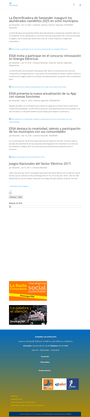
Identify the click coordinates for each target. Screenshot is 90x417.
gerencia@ (39, 359)
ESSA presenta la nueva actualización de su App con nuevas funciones (42, 95)
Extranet (14, 396)
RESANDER (68, 25)
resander (48, 359)
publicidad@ (39, 368)
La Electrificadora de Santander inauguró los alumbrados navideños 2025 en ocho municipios (43, 19)
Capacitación (16, 399)
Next (20, 197)
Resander (16, 25)
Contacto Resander (40, 63)
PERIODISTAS (14, 65)
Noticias (44, 25)
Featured (52, 63)
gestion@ (39, 365)
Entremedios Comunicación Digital (57, 414)
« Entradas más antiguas (18, 186)
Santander (13, 28)
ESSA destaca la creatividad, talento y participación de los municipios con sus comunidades (45, 130)
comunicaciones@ (39, 373)
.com (54, 359)
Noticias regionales (56, 25)
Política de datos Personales (23, 402)
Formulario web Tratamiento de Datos (27, 405)
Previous (13, 197)
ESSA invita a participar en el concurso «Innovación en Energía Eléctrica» (45, 57)
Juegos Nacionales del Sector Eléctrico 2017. (40, 163)
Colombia (36, 25)
